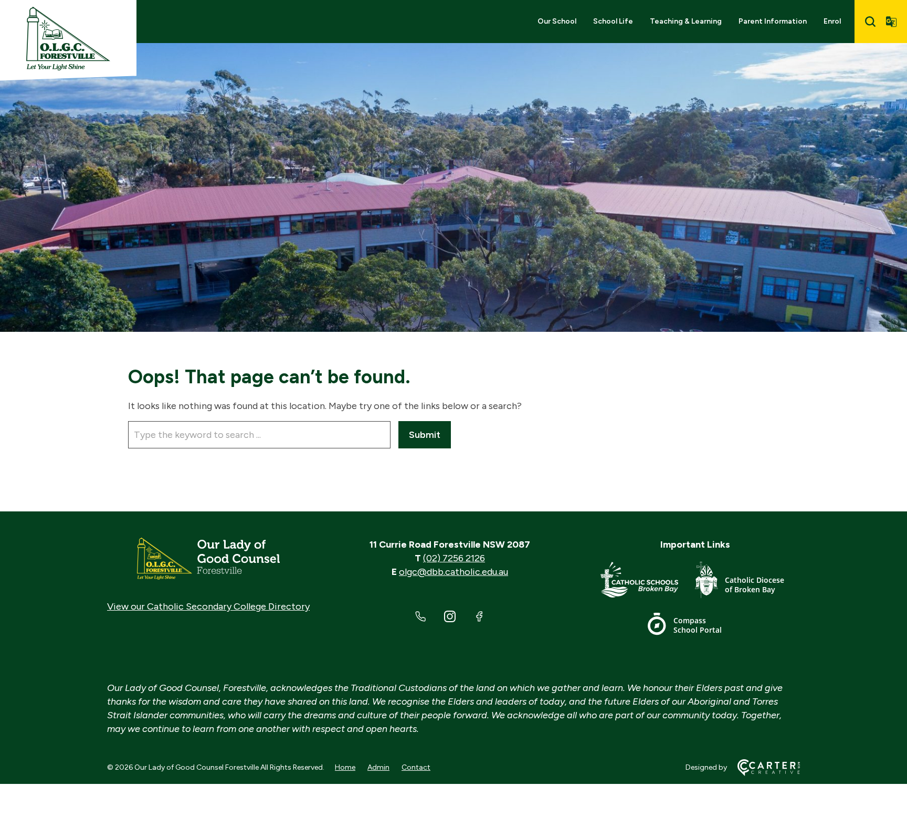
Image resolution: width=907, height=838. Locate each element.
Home (345, 767)
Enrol (832, 21)
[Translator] (891, 21)
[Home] (208, 559)
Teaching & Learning (686, 21)
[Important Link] (647, 582)
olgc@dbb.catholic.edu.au (453, 572)
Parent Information (773, 21)
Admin (378, 767)
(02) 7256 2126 (454, 558)
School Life (613, 21)
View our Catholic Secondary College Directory (208, 606)
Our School (556, 21)
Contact (416, 767)
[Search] (870, 21)
